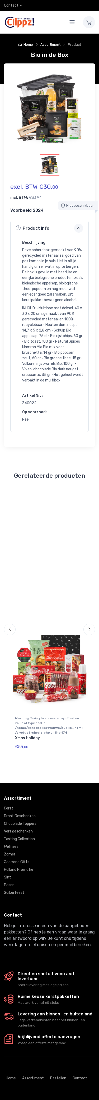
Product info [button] (36, 228)
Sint (7, 877)
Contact (11, 5)
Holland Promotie (18, 869)
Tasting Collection (19, 839)
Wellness (11, 846)
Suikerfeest (14, 892)
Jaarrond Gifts (16, 862)
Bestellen (58, 1078)
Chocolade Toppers (20, 823)
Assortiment (50, 45)
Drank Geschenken (20, 816)
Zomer (9, 854)
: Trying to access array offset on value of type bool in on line (49, 725)
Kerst (8, 808)
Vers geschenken (18, 831)
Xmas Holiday (27, 738)
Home (28, 45)
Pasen (9, 885)
